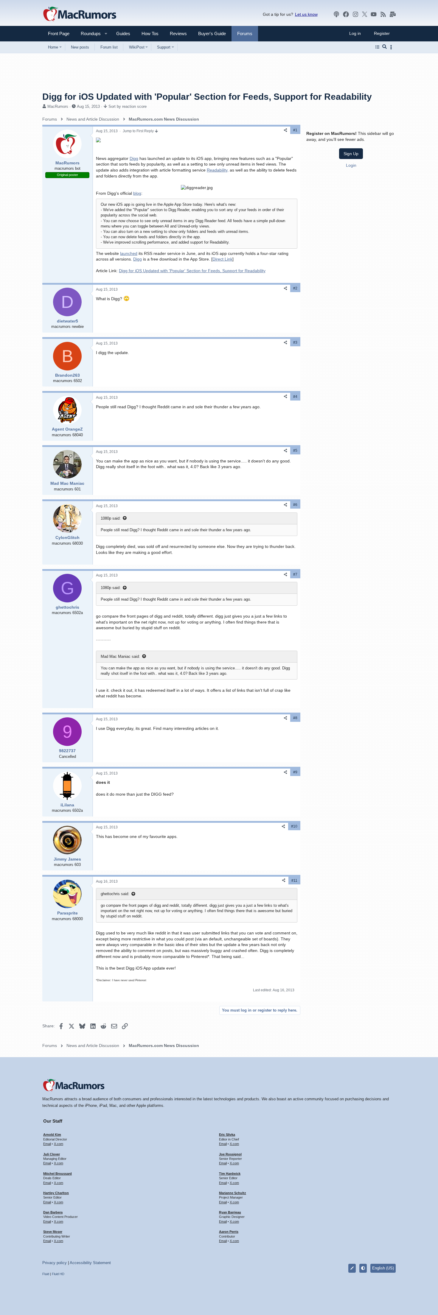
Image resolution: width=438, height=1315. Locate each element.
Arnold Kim (52, 1134)
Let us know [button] (306, 14)
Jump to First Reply (139, 131)
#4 (295, 397)
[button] (88, 33)
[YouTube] (374, 14)
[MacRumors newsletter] (393, 14)
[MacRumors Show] (336, 14)
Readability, (218, 170)
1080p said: (111, 518)
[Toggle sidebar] (392, 47)
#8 (295, 718)
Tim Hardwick (229, 1173)
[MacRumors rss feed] (383, 14)
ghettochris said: (115, 894)
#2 (295, 288)
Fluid (45, 1274)
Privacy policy (54, 1263)
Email (47, 1144)
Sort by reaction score (127, 106)
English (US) (383, 1268)
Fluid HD (58, 1274)
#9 (295, 772)
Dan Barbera (53, 1212)
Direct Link (222, 259)
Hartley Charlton (56, 1193)
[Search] (384, 47)
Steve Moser (52, 1231)
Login (351, 165)
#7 (295, 574)
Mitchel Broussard (57, 1173)
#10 (294, 826)
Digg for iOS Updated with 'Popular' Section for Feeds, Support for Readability (192, 270)
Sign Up (351, 153)
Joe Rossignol (230, 1154)
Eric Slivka (227, 1134)
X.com (58, 1144)
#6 (295, 505)
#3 (295, 342)
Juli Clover (51, 1154)
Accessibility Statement (90, 1263)
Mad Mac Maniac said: (120, 656)
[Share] (285, 130)
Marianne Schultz (232, 1193)
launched (128, 253)
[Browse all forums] (377, 47)
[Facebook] (346, 14)
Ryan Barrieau (230, 1212)
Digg (134, 158)
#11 (294, 880)
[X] (364, 14)
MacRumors (57, 106)
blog (137, 193)
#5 (295, 450)
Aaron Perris (228, 1231)
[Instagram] (355, 14)
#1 (295, 130)
